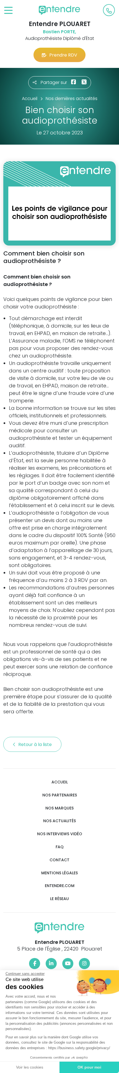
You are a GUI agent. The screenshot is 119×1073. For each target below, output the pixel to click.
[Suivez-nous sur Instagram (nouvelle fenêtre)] (84, 963)
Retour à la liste (35, 744)
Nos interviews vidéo (59, 834)
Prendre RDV (63, 55)
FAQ (60, 847)
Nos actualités (59, 821)
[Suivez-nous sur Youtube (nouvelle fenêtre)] (67, 963)
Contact (59, 860)
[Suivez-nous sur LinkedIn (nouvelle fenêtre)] (51, 963)
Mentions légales (59, 873)
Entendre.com (59, 885)
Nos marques (59, 808)
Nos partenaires (59, 795)
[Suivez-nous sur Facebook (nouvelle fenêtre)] (34, 963)
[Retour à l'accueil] (59, 10)
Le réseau (59, 898)
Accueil (59, 782)
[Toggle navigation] (8, 11)
